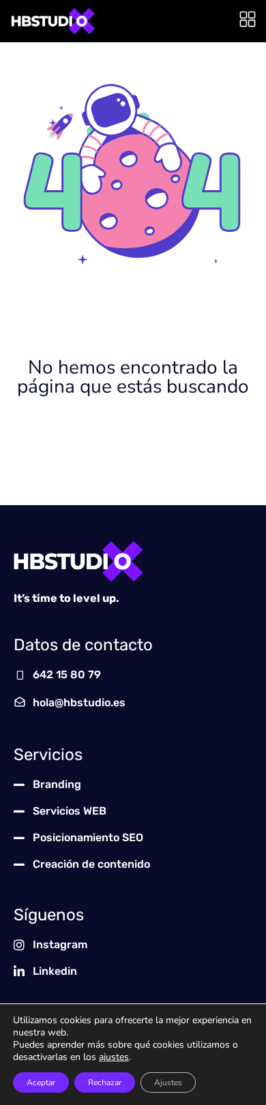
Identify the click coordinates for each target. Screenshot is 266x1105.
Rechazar (104, 1082)
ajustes (114, 1057)
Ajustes (168, 1082)
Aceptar (41, 1082)
